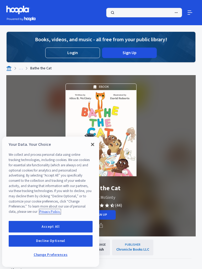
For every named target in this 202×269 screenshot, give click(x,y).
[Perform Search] (144, 12)
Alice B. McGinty (101, 197)
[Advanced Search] (176, 13)
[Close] (92, 144)
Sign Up (130, 53)
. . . (21, 68)
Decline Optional (50, 241)
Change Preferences (51, 254)
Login (72, 53)
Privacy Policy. (49, 211)
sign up (101, 215)
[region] (50, 202)
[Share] (101, 225)
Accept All (51, 226)
